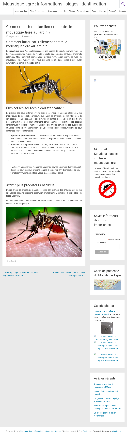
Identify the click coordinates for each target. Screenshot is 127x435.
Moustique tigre (21, 11)
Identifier (63, 11)
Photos (72, 11)
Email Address (101, 242)
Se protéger (52, 11)
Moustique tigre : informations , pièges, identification (54, 4)
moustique (28, 37)
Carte (94, 11)
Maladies (102, 11)
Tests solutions (83, 11)
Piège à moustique (37, 11)
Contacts (122, 11)
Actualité (112, 11)
